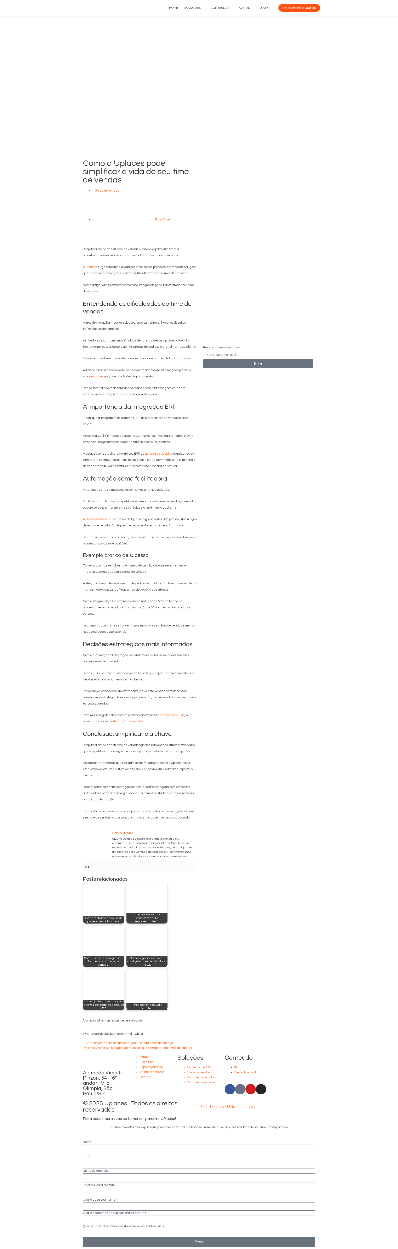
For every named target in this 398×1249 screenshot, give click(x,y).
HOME (173, 7)
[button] (90, 1031)
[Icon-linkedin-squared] (240, 1089)
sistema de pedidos (158, 453)
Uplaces (91, 267)
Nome (87, 1142)
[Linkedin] (87, 866)
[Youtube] (250, 1089)
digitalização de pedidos (126, 721)
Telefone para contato (99, 1185)
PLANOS (244, 7)
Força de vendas (107, 190)
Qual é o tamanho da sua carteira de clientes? (115, 1213)
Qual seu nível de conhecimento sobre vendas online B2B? (123, 1226)
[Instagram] (261, 1089)
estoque (97, 376)
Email (87, 1156)
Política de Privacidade (228, 1106)
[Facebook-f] (230, 1089)
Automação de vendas (99, 519)
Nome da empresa (96, 1170)
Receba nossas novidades (221, 347)
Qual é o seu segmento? (100, 1199)
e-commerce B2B (172, 715)
